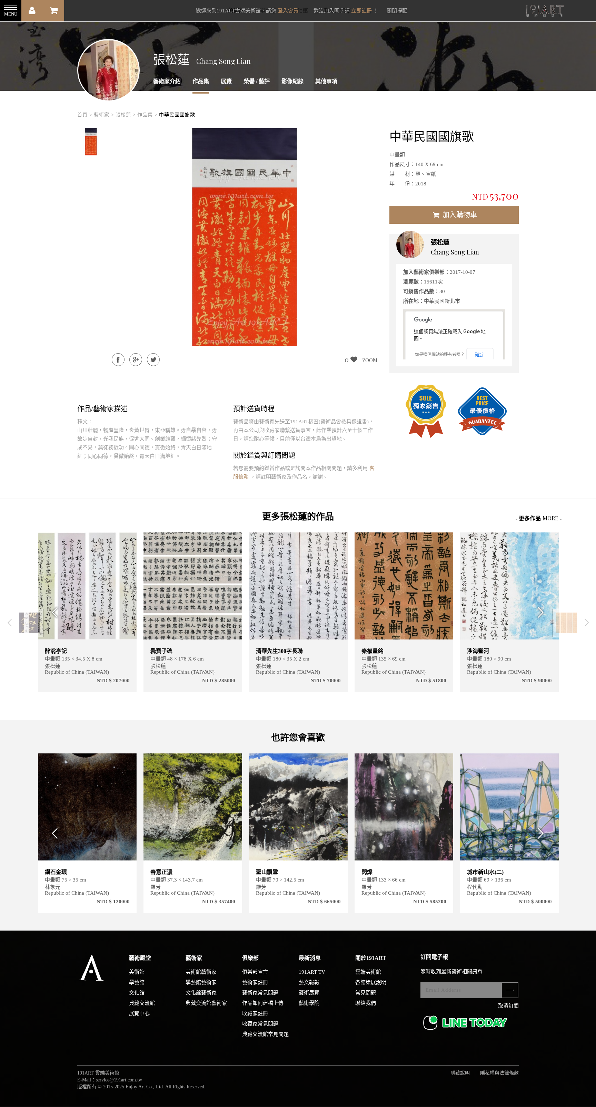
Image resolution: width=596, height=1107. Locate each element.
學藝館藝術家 (201, 982)
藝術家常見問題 (260, 992)
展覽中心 (139, 1013)
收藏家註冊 (255, 1013)
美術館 (137, 972)
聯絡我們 (365, 1003)
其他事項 (326, 81)
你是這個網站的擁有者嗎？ (440, 354)
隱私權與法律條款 (499, 1073)
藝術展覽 (309, 992)
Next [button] (543, 612)
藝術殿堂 (140, 958)
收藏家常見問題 (260, 1024)
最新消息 (310, 958)
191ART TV (312, 972)
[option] (91, 141)
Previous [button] (53, 612)
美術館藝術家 (201, 972)
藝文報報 (309, 982)
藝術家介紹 (167, 81)
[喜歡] (127, 542)
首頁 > (84, 114)
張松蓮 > (126, 114)
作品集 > (147, 114)
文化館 (137, 992)
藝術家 (194, 958)
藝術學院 (309, 1003)
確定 (480, 354)
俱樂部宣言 (255, 972)
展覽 (226, 81)
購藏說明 (460, 1073)
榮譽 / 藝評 (257, 81)
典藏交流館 (142, 1003)
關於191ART (370, 958)
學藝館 (137, 982)
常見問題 (365, 992)
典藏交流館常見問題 (265, 1034)
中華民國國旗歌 (177, 114)
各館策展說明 (370, 982)
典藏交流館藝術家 (206, 1003)
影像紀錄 (292, 81)
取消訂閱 (508, 1006)
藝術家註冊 (255, 982)
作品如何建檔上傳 (263, 1003)
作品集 (200, 81)
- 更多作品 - (539, 518)
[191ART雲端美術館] (544, 11)
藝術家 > (104, 114)
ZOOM (369, 360)
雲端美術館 (368, 972)
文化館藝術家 (201, 992)
